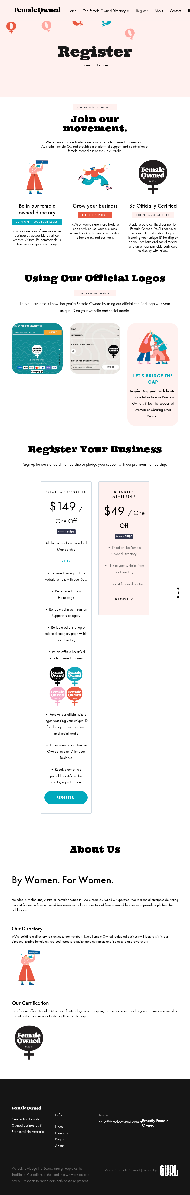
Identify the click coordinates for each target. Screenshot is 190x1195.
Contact (175, 10)
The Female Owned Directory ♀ (106, 10)
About (159, 10)
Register (142, 10)
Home (72, 10)
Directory (61, 1133)
